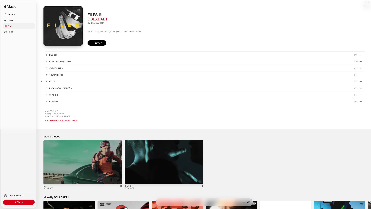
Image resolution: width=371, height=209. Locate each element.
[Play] (47, 181)
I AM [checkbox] (51, 81)
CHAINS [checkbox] (52, 95)
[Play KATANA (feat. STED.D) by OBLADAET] (46, 88)
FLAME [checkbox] (52, 101)
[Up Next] (244, 202)
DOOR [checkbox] (52, 55)
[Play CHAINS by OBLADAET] (46, 95)
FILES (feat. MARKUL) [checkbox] (59, 61)
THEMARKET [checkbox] (55, 75)
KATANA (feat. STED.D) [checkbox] (59, 88)
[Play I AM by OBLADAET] (46, 81)
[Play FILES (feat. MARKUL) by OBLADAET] (46, 61)
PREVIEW (354, 55)
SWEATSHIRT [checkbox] (55, 68)
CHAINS (128, 186)
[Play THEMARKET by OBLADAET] (46, 75)
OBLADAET (98, 19)
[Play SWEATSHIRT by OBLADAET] (46, 68)
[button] (18, 14)
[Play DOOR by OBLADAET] (46, 55)
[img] (10, 6)
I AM (45, 186)
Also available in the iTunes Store (60, 120)
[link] (56, 197)
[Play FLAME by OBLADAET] (46, 101)
